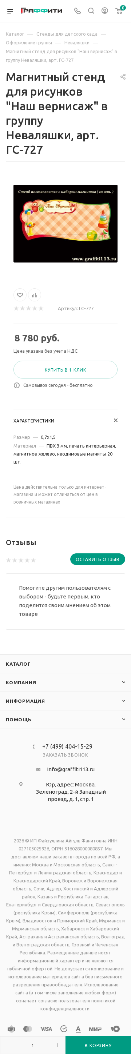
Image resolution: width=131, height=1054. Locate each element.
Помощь (19, 719)
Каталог (18, 663)
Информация (25, 701)
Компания (21, 682)
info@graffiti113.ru (71, 769)
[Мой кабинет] (105, 11)
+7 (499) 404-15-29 (67, 746)
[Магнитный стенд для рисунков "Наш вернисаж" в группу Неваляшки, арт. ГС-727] (65, 224)
